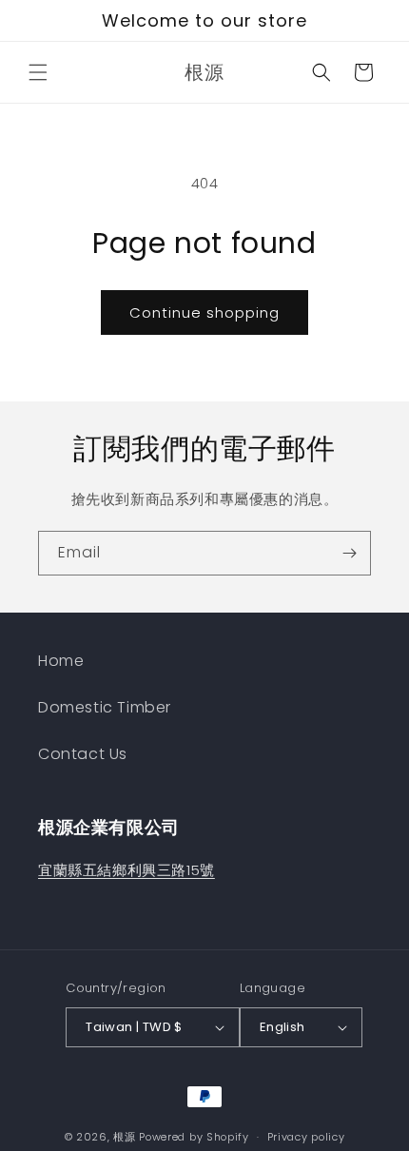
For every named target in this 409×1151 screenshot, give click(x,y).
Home (61, 661)
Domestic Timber (104, 707)
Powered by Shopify (194, 1136)
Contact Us (82, 754)
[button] (38, 72)
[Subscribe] (349, 553)
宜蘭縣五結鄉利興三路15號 (126, 870)
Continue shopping (204, 312)
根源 (124, 1136)
